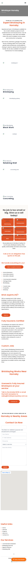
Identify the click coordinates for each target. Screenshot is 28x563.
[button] (25, 2)
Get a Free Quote (19, 559)
